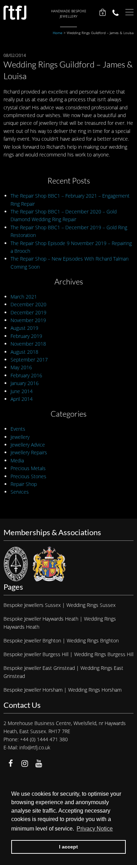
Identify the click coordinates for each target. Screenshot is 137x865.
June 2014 (22, 391)
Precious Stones (28, 476)
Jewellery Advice (28, 444)
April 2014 (22, 399)
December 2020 (28, 304)
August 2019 (24, 328)
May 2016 (21, 367)
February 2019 (26, 336)
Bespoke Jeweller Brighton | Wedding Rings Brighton (61, 640)
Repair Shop (24, 484)
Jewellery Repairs (29, 452)
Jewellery (20, 437)
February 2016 (26, 375)
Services (20, 491)
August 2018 (24, 351)
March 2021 (24, 296)
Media (17, 460)
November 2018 (28, 343)
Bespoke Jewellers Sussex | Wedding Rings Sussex (60, 605)
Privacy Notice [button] (95, 829)
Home (58, 32)
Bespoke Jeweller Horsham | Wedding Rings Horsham (63, 689)
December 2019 (28, 312)
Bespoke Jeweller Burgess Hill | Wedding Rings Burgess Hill (68, 654)
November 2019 (28, 320)
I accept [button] (68, 847)
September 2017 (29, 359)
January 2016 (25, 383)
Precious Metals (28, 468)
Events (18, 428)
